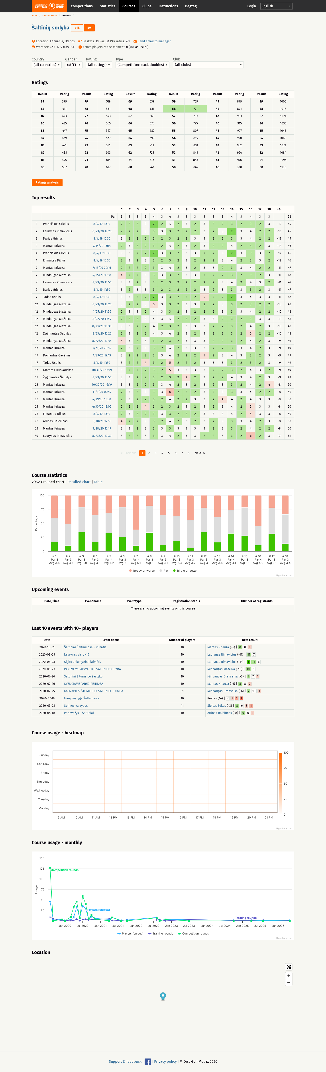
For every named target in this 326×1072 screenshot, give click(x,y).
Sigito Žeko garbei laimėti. (82, 662)
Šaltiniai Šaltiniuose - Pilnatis (85, 647)
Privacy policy (165, 1061)
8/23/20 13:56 (101, 282)
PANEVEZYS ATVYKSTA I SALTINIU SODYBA (92, 669)
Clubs (146, 6)
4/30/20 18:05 (101, 406)
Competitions (82, 6)
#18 (77, 28)
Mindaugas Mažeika (221, 669)
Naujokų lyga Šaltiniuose (81, 698)
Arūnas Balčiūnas (219, 713)
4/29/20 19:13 (102, 355)
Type (119, 59)
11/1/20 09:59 (102, 392)
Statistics (107, 6)
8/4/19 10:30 (101, 238)
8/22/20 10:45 (101, 341)
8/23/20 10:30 (102, 326)
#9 (89, 28)
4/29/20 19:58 (101, 399)
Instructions (168, 6)
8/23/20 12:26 (101, 231)
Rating (91, 59)
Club (176, 59)
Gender (71, 59)
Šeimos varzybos (76, 706)
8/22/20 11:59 (101, 319)
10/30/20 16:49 (102, 370)
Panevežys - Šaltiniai (79, 713)
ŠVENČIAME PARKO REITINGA (83, 684)
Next (198, 453)
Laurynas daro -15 (76, 654)
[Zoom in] (288, 975)
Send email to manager (154, 41)
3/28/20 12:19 (101, 428)
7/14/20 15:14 (102, 246)
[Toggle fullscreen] (288, 967)
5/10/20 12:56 (102, 421)
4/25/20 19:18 (101, 275)
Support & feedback (125, 1061)
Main (34, 15)
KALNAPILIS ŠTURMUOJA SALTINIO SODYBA (93, 691)
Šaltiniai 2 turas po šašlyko (83, 676)
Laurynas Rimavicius (221, 654)
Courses (128, 6)
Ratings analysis (47, 182)
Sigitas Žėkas (216, 706)
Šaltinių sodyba (50, 28)
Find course (49, 15)
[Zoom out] (288, 982)
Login (251, 6)
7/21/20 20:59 (102, 348)
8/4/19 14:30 (101, 224)
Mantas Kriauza (218, 647)
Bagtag (191, 6)
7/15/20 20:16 (102, 268)
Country (38, 59)
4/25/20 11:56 (102, 311)
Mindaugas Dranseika (222, 676)
